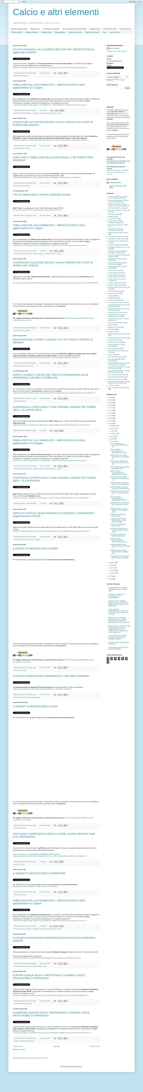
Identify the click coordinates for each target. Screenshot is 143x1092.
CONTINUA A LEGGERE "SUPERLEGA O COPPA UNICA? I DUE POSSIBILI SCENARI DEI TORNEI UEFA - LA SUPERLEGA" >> (51, 498)
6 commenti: (43, 430)
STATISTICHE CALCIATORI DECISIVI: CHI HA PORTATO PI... (119, 457)
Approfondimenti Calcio (19, 29)
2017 (110, 421)
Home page (56, 1046)
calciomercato (112, 385)
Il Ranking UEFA (16, 32)
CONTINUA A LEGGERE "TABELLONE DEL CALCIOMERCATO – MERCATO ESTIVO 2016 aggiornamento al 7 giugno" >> (50, 921)
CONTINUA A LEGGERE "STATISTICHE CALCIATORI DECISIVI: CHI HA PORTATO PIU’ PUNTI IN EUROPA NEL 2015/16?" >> (51, 140)
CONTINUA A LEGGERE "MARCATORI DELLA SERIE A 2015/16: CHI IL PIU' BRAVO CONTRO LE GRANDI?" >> (47, 357)
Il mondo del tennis (115, 182)
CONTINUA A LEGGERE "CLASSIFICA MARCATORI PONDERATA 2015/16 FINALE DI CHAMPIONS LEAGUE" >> (47, 958)
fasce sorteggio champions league (118, 387)
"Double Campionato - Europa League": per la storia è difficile (117, 204)
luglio (112, 439)
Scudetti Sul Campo (114, 340)
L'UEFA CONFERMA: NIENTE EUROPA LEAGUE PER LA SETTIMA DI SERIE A (117, 637)
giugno (112, 441)
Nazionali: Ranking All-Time (116, 322)
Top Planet (22, 864)
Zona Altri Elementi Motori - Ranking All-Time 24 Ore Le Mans (119, 363)
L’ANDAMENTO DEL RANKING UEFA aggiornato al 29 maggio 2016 (117, 589)
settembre (113, 433)
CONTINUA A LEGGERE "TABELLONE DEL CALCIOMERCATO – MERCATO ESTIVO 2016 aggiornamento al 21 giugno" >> (50, 245)
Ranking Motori (60, 32)
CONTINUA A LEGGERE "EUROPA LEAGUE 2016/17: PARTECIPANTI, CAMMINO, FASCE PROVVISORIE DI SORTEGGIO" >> (51, 995)
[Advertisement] (53, 40)
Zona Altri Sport (115, 32)
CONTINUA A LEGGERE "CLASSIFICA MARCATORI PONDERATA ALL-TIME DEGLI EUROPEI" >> (42, 689)
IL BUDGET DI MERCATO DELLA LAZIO (35, 706)
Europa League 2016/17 (25, 1003)
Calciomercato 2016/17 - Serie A (52, 113)
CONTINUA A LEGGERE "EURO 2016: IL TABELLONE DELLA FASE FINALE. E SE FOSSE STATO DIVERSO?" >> (47, 177)
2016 (110, 423)
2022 (110, 408)
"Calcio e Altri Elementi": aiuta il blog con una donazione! (117, 197)
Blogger (80, 1066)
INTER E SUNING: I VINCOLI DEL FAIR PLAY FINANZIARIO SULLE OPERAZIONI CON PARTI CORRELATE (50, 376)
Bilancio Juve (35, 29)
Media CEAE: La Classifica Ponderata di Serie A (116, 315)
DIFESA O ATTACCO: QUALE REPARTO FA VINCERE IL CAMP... (119, 510)
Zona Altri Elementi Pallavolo (117, 375)
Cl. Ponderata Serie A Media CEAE (74, 29)
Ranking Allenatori (31, 32)
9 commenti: (43, 503)
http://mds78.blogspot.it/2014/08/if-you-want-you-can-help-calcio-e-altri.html (118, 172)
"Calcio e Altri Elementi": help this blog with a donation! (118, 201)
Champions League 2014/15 (117, 236)
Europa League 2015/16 (115, 285)
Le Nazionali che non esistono (117, 302)
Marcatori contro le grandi (26, 365)
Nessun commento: (45, 73)
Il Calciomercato (125, 29)
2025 (110, 400)
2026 (110, 397)
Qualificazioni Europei (115, 327)
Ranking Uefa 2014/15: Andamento (119, 334)
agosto (112, 436)
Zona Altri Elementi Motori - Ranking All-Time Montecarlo (119, 371)
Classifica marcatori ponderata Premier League (117, 263)
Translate (121, 80)
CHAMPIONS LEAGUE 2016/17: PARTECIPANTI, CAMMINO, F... (120, 557)
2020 (110, 413)
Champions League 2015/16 (117, 239)
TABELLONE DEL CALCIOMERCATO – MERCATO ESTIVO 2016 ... (119, 451)
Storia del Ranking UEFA (115, 342)
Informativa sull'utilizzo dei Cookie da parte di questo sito (30, 1058)
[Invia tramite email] (58, 73)
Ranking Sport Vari (75, 32)
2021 (110, 410)
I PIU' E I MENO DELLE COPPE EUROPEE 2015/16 (42, 194)
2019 (110, 416)
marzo (112, 568)
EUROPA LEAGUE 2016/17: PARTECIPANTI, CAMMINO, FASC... (119, 552)
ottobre (112, 431)
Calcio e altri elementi (56, 12)
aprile (112, 565)
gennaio (113, 573)
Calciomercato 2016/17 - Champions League (31, 113)
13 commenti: (43, 110)
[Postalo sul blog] (60, 73)
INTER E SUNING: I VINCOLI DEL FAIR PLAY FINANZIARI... (120, 487)
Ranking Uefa (112, 332)
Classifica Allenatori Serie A (116, 245)
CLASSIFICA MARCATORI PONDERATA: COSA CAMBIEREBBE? (116, 596)
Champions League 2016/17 (26, 1041)
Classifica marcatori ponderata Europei (29, 697)
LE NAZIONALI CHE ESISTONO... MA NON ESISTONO (118, 648)
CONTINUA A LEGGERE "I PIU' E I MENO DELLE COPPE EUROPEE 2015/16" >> (37, 210)
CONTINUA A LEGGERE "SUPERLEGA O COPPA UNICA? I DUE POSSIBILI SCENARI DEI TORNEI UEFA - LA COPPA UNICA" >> (52, 425)
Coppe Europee (95, 29)
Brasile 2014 (112, 216)
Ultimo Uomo (22, 401)
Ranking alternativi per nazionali (118, 338)
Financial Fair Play (109, 29)
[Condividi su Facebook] (65, 73)
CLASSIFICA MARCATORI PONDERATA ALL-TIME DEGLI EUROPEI (51, 676)
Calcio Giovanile (23, 75)
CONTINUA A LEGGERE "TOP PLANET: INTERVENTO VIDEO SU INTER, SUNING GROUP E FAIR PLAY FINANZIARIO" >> (50, 856)
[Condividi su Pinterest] (67, 73)
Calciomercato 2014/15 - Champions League (115, 221)
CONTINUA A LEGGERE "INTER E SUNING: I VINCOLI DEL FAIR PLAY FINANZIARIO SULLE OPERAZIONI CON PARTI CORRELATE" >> (54, 393)
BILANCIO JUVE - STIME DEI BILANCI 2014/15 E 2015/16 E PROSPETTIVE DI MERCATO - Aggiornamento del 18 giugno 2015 (119, 620)
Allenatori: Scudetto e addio (116, 208)
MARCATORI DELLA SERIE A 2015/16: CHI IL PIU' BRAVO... (120, 483)
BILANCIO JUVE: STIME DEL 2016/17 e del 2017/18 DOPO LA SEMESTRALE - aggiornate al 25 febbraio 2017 (118, 603)
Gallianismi (111, 296)
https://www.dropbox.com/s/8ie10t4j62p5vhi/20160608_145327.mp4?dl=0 (36, 854)
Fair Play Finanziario (114, 291)
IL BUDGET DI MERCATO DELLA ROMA (35, 548)
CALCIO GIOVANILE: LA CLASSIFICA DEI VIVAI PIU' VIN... (119, 445)
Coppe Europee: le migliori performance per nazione (116, 275)
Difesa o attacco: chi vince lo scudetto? (29, 539)
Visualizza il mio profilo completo (117, 51)
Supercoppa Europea (114, 348)
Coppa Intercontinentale (115, 273)
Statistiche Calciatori (92, 32)
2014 (110, 579)
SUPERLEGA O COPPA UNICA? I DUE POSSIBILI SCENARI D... (120, 492)
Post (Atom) (22, 1049)
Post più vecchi (94, 1046)
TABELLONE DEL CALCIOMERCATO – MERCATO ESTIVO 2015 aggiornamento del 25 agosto (118, 612)
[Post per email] (54, 73)
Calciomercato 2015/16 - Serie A (118, 232)
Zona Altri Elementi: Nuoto (116, 379)
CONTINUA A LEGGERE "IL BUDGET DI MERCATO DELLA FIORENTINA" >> (36, 886)
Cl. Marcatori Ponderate (51, 29)
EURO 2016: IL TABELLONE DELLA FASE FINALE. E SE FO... (119, 462)
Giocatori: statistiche (24, 148)
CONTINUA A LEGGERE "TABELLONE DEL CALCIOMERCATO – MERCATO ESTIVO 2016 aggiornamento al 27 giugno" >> (50, 105)
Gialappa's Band (113, 298)
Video (104, 32)
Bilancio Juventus (113, 214)
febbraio (113, 570)
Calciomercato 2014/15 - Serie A (118, 225)
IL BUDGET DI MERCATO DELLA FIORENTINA (39, 873)
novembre (113, 428)
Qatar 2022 (111, 325)
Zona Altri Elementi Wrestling (117, 377)
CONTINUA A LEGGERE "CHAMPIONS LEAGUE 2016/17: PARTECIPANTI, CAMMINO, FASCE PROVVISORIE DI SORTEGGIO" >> (52, 1033)
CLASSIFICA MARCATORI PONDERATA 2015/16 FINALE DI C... (120, 546)
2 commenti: (43, 861)
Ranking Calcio (46, 32)
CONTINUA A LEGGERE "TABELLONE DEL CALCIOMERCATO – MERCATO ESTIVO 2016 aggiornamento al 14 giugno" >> (50, 460)
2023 (110, 405)
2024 (110, 402)
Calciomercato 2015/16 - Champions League (115, 229)
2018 (110, 418)
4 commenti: (43, 250)
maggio (112, 562)
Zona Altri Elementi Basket (116, 357)
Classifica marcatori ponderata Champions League (32, 966)
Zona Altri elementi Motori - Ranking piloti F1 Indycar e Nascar (119, 382)
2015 (110, 576)
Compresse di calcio (114, 270)
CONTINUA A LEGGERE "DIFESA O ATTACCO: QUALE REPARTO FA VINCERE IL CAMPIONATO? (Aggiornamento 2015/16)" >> (52, 531)
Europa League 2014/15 (115, 283)
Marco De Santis (114, 48)
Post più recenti (18, 1046)
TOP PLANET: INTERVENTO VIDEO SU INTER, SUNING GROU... (119, 530)
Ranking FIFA (112, 329)
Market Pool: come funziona (116, 312)
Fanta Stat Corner (113, 293)
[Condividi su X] (62, 73)
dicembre (113, 426)
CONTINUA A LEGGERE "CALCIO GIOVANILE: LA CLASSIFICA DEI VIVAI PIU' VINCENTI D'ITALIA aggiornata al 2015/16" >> (50, 67)
